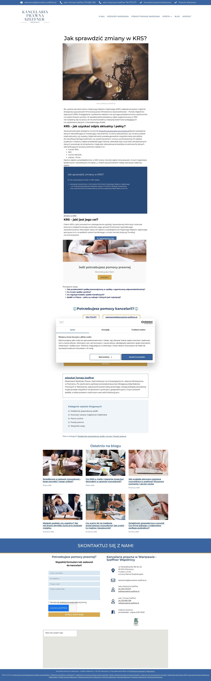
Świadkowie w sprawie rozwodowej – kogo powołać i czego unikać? (62, 480)
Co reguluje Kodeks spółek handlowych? (85, 295)
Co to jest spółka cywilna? (79, 292)
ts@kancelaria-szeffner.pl (128, 603)
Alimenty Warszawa (109, 677)
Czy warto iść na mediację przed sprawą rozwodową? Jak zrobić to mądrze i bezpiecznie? (105, 525)
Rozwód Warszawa (124, 677)
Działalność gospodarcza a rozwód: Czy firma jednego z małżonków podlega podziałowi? (146, 525)
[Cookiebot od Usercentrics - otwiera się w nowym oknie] (143, 322)
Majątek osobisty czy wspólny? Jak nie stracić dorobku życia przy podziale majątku (62, 525)
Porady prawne (119, 436)
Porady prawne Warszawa (68, 677)
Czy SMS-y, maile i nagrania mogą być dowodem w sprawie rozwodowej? (105, 480)
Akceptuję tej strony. (68, 602)
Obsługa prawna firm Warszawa (89, 677)
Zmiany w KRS (70, 216)
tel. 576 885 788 (124, 600)
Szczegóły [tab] (106, 330)
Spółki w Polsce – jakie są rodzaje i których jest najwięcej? (94, 297)
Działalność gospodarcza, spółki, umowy (95, 436)
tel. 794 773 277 (124, 589)
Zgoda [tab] (72, 330)
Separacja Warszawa (139, 677)
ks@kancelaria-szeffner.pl (128, 591)
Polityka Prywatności (137, 671)
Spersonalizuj (104, 357)
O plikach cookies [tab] (138, 330)
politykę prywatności (69, 602)
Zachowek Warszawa (154, 677)
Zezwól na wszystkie (137, 357)
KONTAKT (105, 277)
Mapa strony (150, 671)
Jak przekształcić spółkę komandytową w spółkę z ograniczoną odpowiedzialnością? (106, 289)
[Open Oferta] (171, 16)
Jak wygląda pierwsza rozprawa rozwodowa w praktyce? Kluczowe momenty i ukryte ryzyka (146, 481)
